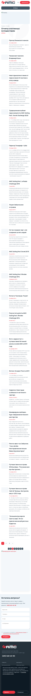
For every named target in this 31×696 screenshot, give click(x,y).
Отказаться (21, 692)
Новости (4, 662)
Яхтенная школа (6, 665)
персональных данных (21, 632)
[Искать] (18, 2)
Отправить (6, 636)
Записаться (25, 2)
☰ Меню (15, 8)
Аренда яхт (19, 662)
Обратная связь (20, 665)
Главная (3, 26)
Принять (6, 692)
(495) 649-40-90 (11, 605)
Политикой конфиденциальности (11, 633)
